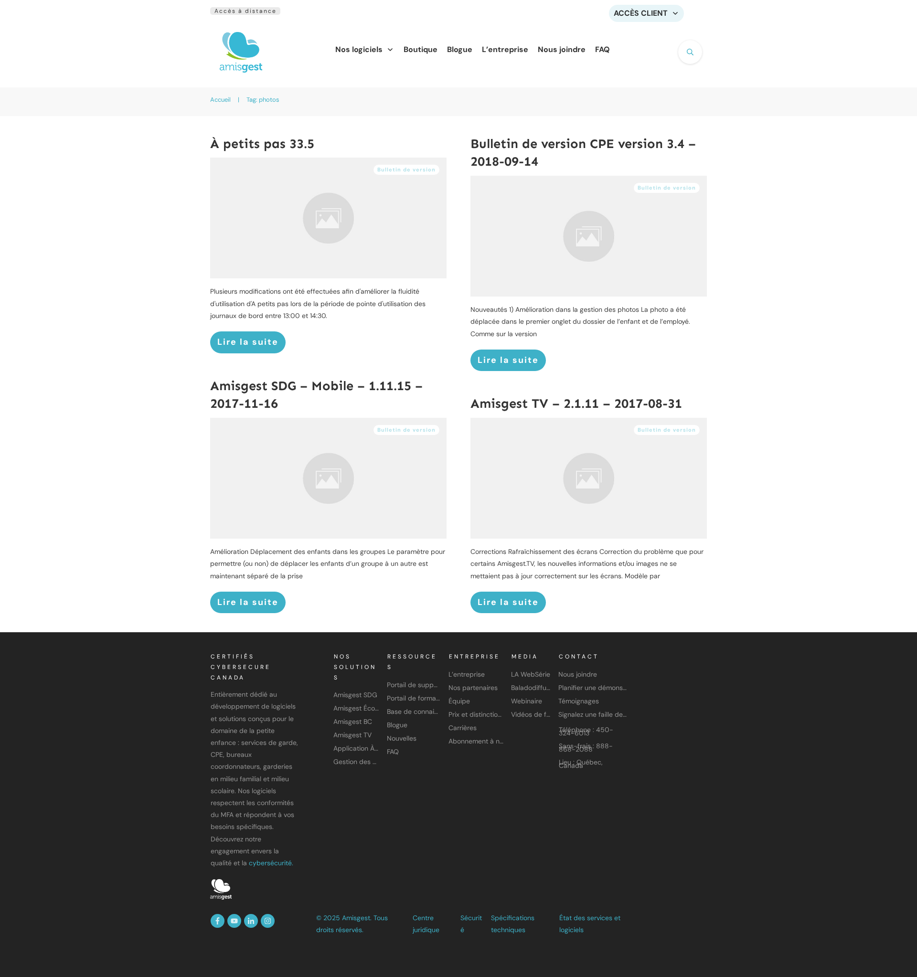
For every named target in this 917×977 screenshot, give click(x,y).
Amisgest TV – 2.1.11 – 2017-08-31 (576, 403)
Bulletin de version (406, 169)
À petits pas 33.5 (262, 143)
